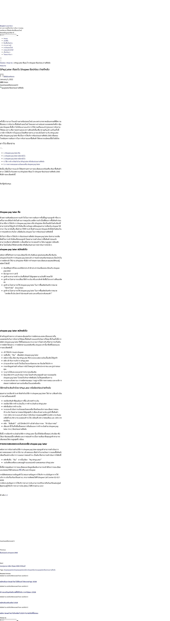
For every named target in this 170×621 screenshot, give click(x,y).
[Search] (17, 35)
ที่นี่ (20, 470)
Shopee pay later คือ (12, 153)
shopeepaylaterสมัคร (21, 570)
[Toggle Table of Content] (1, 148)
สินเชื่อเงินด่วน (8, 43)
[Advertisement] (53, 12)
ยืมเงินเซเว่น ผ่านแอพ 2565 (9, 553)
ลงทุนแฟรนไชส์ (8, 50)
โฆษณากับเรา (8, 54)
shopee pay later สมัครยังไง (15, 156)
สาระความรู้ (7, 45)
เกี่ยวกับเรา (7, 52)
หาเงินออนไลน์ (8, 47)
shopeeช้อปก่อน (33, 570)
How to (9, 62)
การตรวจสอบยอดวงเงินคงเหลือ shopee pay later (22, 164)
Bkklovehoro (9, 76)
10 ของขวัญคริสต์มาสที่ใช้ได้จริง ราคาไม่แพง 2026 (18, 592)
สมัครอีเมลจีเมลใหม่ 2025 (9, 602)
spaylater (41, 570)
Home (6, 38)
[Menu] (0, 58)
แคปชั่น (6, 41)
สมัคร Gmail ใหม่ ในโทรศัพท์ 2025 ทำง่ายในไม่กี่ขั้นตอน (19, 613)
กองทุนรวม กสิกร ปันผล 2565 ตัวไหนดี (12, 566)
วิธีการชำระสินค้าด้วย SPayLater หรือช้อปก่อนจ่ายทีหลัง (24, 161)
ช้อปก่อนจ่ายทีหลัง (49, 570)
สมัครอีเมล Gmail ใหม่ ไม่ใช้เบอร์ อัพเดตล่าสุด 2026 (18, 581)
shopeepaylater (9, 570)
